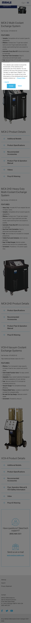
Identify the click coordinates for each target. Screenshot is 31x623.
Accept (11, 86)
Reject (20, 86)
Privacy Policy (21, 78)
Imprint (7, 82)
